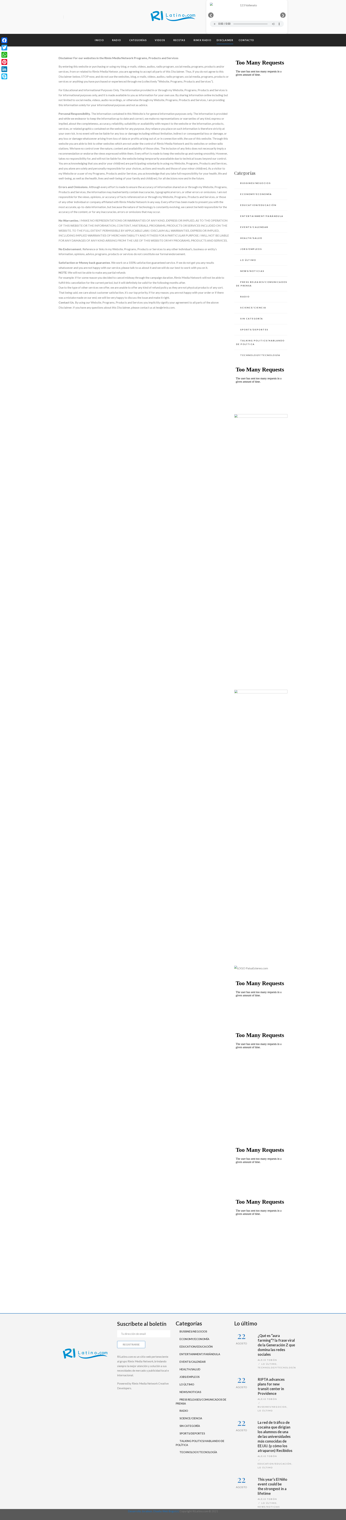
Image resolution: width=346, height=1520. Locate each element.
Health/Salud (251, 238)
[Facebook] (67, 17)
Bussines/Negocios (255, 183)
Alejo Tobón (267, 1360)
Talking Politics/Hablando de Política (260, 342)
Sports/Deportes (254, 329)
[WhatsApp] (4, 54)
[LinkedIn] (4, 69)
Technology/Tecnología (260, 355)
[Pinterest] (4, 62)
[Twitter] (74, 17)
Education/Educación (258, 205)
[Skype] (4, 76)
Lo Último (248, 260)
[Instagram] (80, 17)
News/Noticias (252, 271)
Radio (245, 296)
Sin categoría (251, 318)
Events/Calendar (254, 227)
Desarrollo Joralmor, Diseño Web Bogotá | (154, 1511)
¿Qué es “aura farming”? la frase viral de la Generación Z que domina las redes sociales (276, 1344)
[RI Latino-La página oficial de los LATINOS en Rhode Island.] (173, 16)
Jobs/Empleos (251, 249)
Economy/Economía (256, 194)
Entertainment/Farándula (261, 216)
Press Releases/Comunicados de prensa (261, 284)
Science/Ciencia (253, 307)
